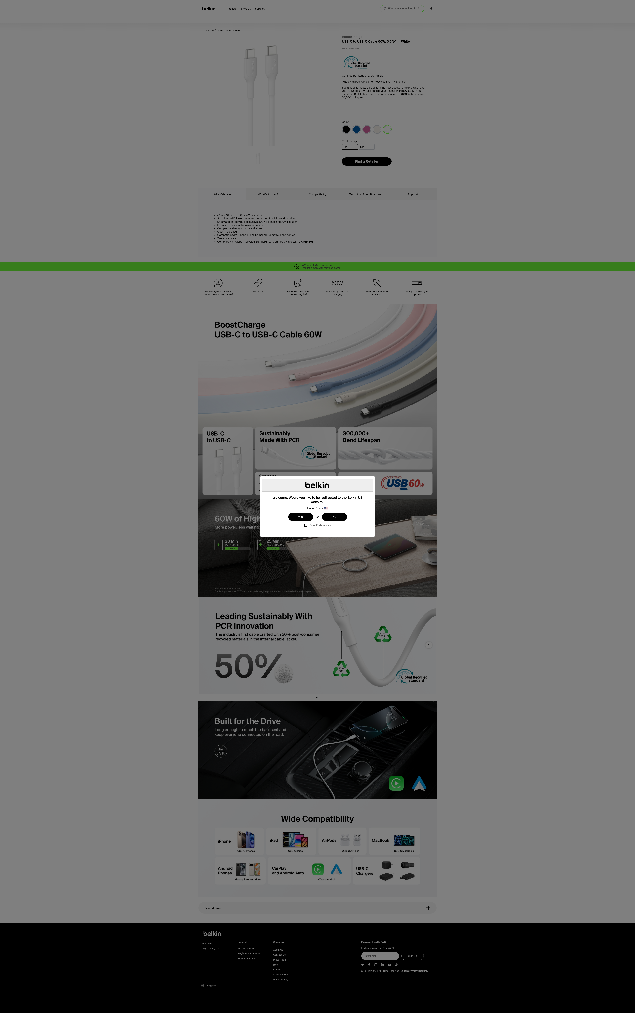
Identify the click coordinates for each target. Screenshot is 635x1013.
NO (334, 516)
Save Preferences (320, 525)
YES (300, 516)
